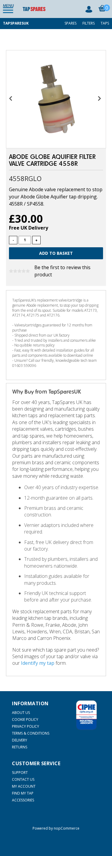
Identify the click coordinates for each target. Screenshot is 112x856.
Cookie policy (25, 719)
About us (21, 712)
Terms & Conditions (30, 733)
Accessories (23, 800)
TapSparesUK (16, 23)
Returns (19, 747)
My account (24, 786)
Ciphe (86, 715)
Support (20, 772)
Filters (88, 23)
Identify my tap (37, 663)
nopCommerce (66, 828)
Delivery (19, 740)
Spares (70, 23)
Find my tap (22, 793)
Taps (105, 23)
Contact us (23, 779)
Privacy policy (25, 726)
